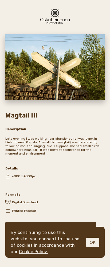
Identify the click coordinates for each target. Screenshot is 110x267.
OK (93, 242)
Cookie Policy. (33, 251)
